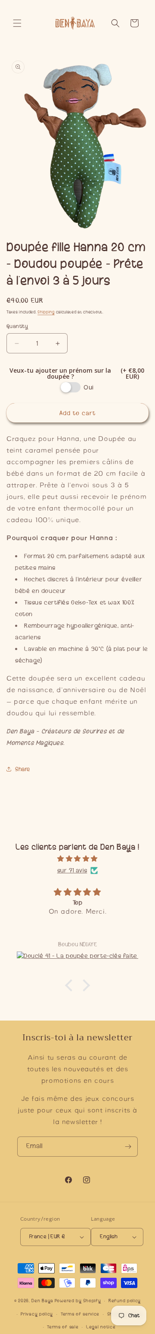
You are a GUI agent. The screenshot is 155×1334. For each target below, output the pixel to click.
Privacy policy (37, 1314)
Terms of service (80, 1314)
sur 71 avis (72, 870)
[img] (77, 859)
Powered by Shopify (78, 1301)
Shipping (46, 312)
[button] (17, 23)
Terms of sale (62, 1327)
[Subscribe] (127, 1146)
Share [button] (22, 769)
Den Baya (42, 1301)
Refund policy (124, 1301)
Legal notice (100, 1327)
